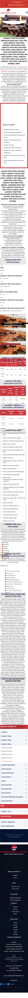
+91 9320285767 (17, 965)
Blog (15, 932)
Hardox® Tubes (6, 740)
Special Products (7, 801)
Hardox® (4, 732)
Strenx (4, 781)
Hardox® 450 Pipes (6, 751)
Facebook (12, 984)
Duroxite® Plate (7, 785)
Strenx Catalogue (15, 900)
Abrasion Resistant (8, 773)
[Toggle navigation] (27, 12)
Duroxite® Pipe (6, 789)
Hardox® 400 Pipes (6, 747)
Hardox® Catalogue (15, 898)
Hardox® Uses (6, 811)
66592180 (19, 970)
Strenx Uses (15, 889)
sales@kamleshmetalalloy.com (16, 5)
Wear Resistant (6, 769)
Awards (15, 927)
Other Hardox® (6, 777)
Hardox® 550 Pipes (6, 758)
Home (15, 922)
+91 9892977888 (14, 968)
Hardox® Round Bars (8, 765)
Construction (15, 911)
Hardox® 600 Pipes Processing (12, 147)
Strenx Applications (8, 826)
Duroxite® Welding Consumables (12, 797)
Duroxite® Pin (6, 793)
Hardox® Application (8, 822)
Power (15, 913)
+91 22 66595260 (11, 970)
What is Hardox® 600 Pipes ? (12, 129)
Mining (15, 909)
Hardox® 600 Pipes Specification (13, 132)
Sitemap (15, 934)
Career (15, 929)
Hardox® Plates (7, 736)
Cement (15, 907)
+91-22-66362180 (16, 2)
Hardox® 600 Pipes (9, 145)
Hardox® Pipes (6, 744)
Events (15, 925)
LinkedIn (4, 984)
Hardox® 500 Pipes (6, 754)
